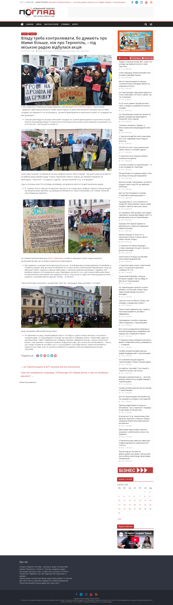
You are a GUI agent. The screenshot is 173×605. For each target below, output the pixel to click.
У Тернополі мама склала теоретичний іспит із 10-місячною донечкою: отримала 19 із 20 (134, 267)
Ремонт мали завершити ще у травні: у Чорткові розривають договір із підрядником (134, 311)
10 (119, 500)
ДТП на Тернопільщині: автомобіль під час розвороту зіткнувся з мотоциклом (134, 397)
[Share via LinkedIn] (51, 355)
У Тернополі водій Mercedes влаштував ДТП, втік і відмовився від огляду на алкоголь (135, 138)
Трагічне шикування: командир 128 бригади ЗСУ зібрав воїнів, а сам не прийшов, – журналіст (65, 374)
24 (119, 509)
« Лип (119, 519)
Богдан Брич (47, 51)
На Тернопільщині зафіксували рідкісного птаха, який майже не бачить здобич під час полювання (135, 94)
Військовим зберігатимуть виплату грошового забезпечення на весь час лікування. (134, 431)
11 (124, 500)
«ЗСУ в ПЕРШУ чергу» (82, 107)
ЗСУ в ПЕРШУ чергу (59, 51)
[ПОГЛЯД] (22, 24)
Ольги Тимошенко (55, 258)
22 (145, 505)
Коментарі (148, 58)
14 (140, 500)
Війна (38, 24)
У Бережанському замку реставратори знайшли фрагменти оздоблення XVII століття (134, 442)
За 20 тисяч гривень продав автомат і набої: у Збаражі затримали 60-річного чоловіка (134, 105)
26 (130, 509)
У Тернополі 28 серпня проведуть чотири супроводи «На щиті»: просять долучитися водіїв (134, 247)
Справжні (65, 24)
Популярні (136, 58)
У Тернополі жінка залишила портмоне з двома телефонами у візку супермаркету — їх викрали (135, 342)
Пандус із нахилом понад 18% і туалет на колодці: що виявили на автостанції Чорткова (135, 64)
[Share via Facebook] (37, 355)
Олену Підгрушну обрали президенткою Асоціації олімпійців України (135, 74)
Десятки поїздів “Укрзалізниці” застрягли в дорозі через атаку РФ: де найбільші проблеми (135, 184)
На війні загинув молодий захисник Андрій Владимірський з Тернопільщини (135, 352)
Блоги (75, 24)
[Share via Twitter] (48, 355)
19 (130, 505)
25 (124, 509)
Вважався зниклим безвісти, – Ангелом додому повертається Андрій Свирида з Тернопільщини (87, 2)
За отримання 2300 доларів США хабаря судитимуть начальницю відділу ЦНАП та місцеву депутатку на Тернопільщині (135, 215)
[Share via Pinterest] (55, 355)
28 (140, 509)
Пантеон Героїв (51, 24)
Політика (32, 34)
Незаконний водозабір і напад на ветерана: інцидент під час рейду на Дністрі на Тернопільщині (133, 278)
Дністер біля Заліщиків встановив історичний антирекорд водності (132, 194)
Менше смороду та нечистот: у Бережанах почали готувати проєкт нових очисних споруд (133, 237)
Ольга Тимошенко (82, 51)
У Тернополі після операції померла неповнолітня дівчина (133, 157)
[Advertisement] (111, 12)
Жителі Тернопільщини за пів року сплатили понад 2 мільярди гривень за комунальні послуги (134, 83)
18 (124, 505)
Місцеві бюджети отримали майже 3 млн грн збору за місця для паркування (135, 174)
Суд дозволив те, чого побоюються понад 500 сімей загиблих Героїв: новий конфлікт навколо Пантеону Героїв (135, 204)
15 (145, 500)
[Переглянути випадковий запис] (151, 24)
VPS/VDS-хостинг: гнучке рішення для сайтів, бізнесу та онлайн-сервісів (134, 148)
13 (135, 500)
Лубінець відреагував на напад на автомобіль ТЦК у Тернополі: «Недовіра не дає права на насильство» (135, 407)
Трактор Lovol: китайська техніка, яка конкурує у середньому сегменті (134, 301)
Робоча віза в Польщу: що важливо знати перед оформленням (133, 258)
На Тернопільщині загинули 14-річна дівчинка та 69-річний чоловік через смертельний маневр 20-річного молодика (133, 290)
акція (40, 51)
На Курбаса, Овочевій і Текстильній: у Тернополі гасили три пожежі (134, 369)
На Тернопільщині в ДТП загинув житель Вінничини (50, 366)
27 (135, 509)
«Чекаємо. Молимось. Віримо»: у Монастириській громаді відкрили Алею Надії (134, 127)
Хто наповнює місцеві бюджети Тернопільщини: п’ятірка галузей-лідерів (135, 361)
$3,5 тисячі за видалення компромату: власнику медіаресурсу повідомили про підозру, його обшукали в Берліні (134, 331)
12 (130, 500)
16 (150, 500)
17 (119, 505)
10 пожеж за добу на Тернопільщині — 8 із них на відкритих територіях (135, 166)
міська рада (71, 51)
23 (150, 505)
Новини (29, 24)
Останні (124, 58)
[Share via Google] (44, 355)
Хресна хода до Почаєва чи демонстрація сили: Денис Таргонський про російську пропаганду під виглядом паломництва (134, 455)
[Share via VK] (41, 355)
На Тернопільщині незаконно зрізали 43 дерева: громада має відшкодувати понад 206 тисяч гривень (135, 116)
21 (140, 505)
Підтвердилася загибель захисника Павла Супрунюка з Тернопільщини (133, 321)
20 (135, 505)
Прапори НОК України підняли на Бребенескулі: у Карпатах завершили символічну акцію (133, 226)
